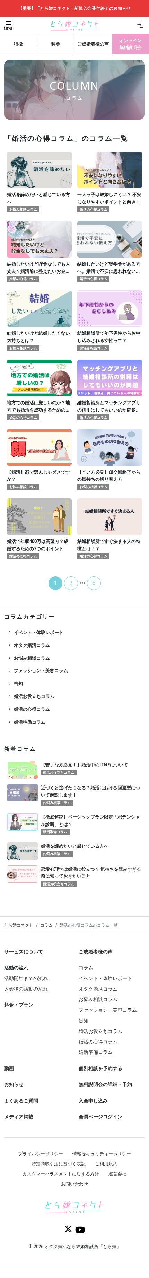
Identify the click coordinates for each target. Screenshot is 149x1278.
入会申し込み (93, 1100)
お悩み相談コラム (28, 657)
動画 (9, 1068)
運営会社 (117, 1174)
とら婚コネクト (18, 925)
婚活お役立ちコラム (30, 696)
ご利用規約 (106, 1164)
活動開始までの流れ (26, 978)
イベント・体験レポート (35, 632)
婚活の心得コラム (28, 709)
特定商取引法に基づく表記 (59, 1164)
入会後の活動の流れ (26, 988)
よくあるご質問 (21, 1100)
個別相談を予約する (100, 1068)
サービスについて (23, 951)
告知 (15, 683)
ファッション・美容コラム (37, 670)
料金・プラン (18, 1004)
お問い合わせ (74, 1184)
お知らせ (14, 1084)
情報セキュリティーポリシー (101, 1153)
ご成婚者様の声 (96, 951)
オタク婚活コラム (28, 645)
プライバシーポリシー (40, 1153)
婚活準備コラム (26, 721)
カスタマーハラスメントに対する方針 (61, 1174)
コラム (46, 925)
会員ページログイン (100, 1116)
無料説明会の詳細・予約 (105, 1084)
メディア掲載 (18, 1116)
